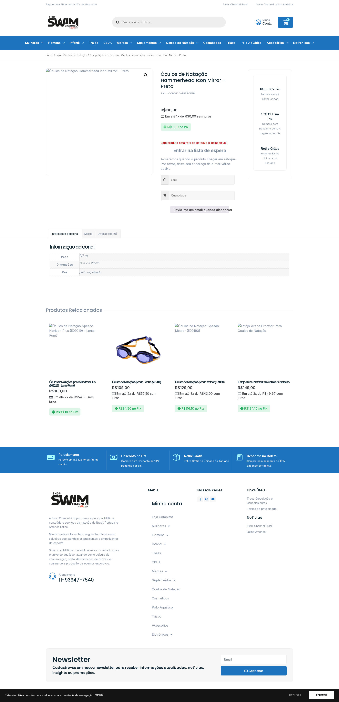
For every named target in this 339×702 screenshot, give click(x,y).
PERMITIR (321, 695)
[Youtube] (213, 499)
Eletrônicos (301, 43)
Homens (54, 43)
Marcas (122, 43)
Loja (58, 55)
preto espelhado (90, 272)
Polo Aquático (251, 43)
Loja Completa (162, 517)
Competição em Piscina (104, 55)
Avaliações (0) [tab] (107, 233)
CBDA (107, 43)
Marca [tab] (88, 233)
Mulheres (32, 43)
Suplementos (147, 43)
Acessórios (275, 43)
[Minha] (258, 22)
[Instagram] (206, 499)
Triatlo (231, 43)
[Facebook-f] (200, 499)
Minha (266, 19)
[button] (145, 75)
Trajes (93, 43)
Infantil (75, 43)
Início (50, 55)
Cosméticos (212, 43)
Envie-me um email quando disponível (201, 210)
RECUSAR (295, 695)
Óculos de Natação (180, 43)
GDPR (99, 695)
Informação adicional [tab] (65, 233)
